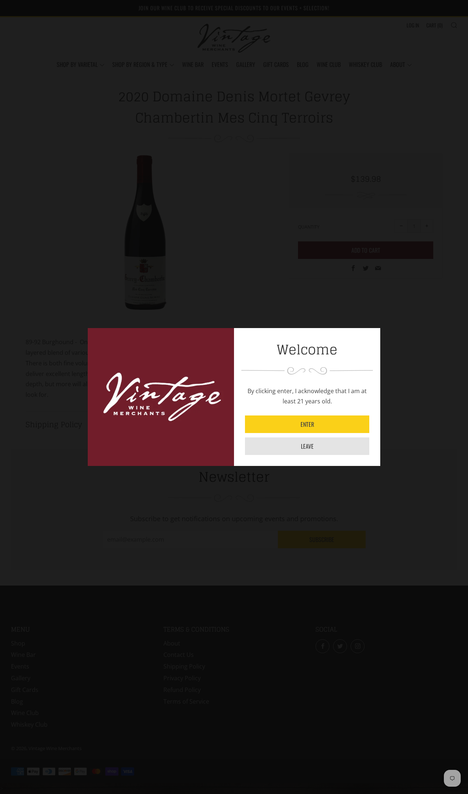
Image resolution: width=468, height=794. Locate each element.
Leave (307, 446)
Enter (307, 424)
